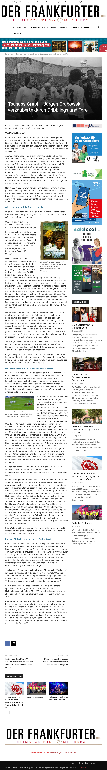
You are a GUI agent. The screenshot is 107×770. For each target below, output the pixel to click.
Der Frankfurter (19, 27)
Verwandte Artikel (14, 676)
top (12, 54)
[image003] (87, 162)
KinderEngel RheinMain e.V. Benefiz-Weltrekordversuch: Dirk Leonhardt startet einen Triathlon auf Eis (19, 663)
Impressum (30, 2)
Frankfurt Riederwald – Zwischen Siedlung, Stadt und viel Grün (86, 429)
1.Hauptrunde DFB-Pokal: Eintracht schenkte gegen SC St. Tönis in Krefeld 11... (86, 476)
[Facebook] (7, 643)
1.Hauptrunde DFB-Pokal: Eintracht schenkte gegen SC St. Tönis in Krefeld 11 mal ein (14, 702)
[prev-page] (6, 712)
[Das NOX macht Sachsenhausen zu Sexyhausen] (87, 364)
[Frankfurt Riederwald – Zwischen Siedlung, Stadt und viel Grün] (87, 416)
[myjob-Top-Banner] (87, 127)
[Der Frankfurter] (53, 14)
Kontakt (16, 33)
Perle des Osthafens (35, 697)
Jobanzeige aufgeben (77, 2)
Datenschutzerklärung (44, 2)
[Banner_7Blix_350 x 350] (87, 293)
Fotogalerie (35, 27)
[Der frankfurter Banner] (53, 44)
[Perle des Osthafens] (36, 688)
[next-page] (11, 712)
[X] (13, 643)
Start (7, 54)
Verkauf (74, 27)
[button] (99, 27)
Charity (45, 27)
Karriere (63, 27)
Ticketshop (85, 27)
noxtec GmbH (84, 767)
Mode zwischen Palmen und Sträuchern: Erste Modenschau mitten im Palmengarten (55, 662)
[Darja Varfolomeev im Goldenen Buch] (87, 314)
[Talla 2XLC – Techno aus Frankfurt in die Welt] (58, 688)
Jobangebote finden (60, 2)
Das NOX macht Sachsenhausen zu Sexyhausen (81, 377)
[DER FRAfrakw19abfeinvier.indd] (87, 224)
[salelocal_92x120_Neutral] (87, 263)
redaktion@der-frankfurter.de (63, 753)
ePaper (53, 27)
